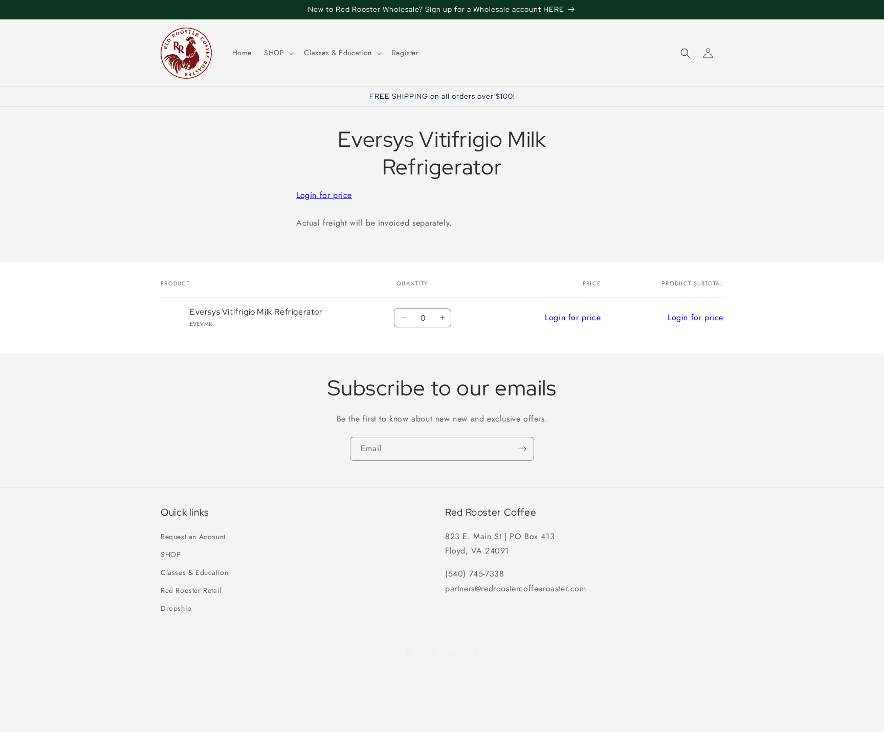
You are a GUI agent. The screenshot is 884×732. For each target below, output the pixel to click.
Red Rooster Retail (191, 590)
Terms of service (565, 719)
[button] (278, 52)
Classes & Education (194, 572)
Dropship (176, 608)
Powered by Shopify (457, 719)
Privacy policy (514, 719)
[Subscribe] (522, 449)
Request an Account (193, 536)
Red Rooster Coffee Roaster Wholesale (374, 719)
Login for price (324, 195)
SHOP (171, 554)
